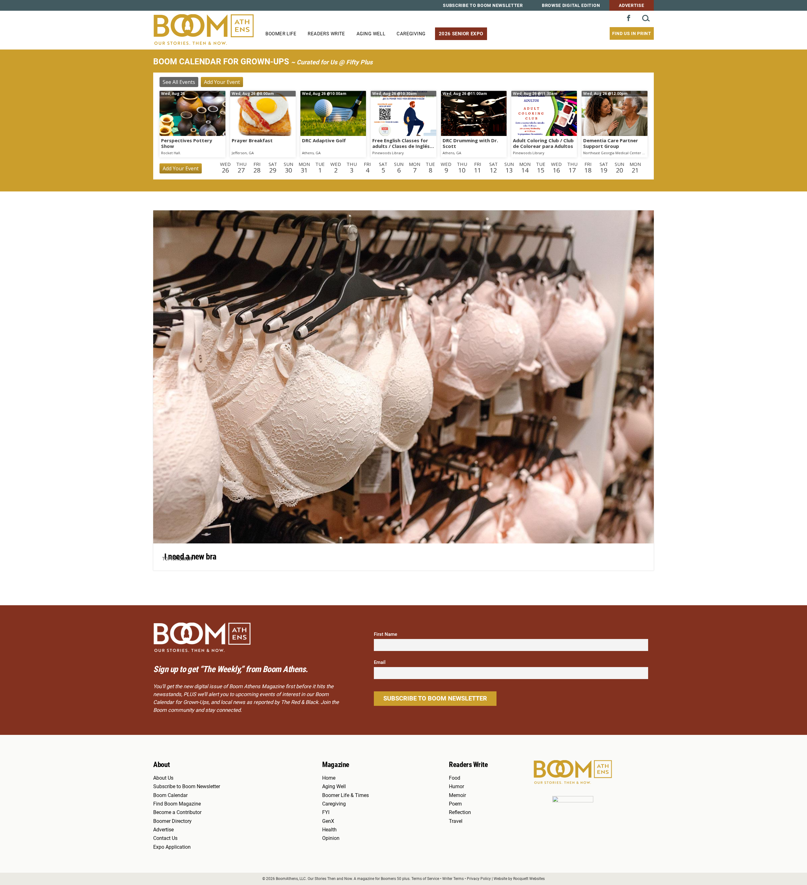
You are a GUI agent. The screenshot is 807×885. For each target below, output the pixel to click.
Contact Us (165, 838)
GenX (328, 821)
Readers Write (326, 34)
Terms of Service (425, 878)
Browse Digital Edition (571, 5)
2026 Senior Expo (461, 34)
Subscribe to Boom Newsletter (483, 5)
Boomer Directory (172, 821)
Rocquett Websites (529, 878)
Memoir (457, 795)
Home (328, 778)
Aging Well (371, 34)
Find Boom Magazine (177, 804)
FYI (325, 812)
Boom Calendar (170, 795)
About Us (163, 778)
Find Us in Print (631, 33)
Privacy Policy (479, 878)
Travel (455, 821)
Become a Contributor (177, 812)
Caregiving (411, 34)
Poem (455, 804)
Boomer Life (280, 34)
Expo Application (172, 847)
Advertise (631, 5)
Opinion (331, 838)
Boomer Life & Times (345, 795)
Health (329, 830)
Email (380, 662)
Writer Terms (453, 878)
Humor (183, 559)
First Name (385, 634)
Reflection (460, 812)
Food (454, 778)
